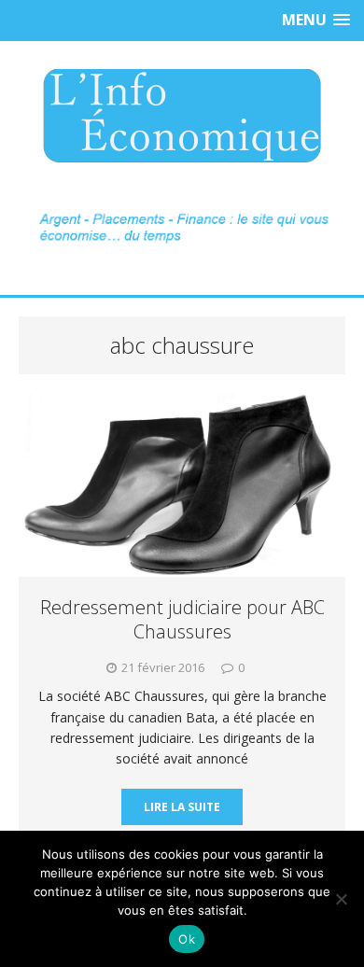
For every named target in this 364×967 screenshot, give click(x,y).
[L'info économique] (182, 115)
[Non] (340, 899)
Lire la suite (182, 807)
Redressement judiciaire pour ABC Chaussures (182, 619)
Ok (186, 939)
